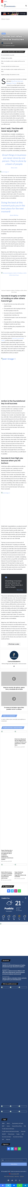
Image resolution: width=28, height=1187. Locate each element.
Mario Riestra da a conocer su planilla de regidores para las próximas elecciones (6, 875)
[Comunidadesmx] (10, 5)
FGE (25, 1126)
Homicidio (23, 1131)
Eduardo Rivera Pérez (17, 1126)
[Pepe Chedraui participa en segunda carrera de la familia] (21, 867)
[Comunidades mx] (14, 13)
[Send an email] (11, 43)
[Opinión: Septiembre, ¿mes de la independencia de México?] (14, 1107)
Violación (8, 1139)
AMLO (3, 1123)
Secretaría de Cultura (18, 1136)
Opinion (22, 1176)
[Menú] (2, 6)
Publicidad (14, 10)
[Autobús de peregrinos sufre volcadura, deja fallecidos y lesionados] (23, 1113)
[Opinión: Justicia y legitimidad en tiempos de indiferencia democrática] (5, 1107)
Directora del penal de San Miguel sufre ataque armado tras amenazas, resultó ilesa (20, 742)
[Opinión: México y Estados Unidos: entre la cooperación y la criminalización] (23, 989)
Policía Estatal (11, 1134)
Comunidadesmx (7, 43)
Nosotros (17, 1176)
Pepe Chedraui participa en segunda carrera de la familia (20, 874)
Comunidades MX (14, 1174)
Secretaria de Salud (6, 1136)
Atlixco (8, 1123)
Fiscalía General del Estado (8, 1128)
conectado (14, 719)
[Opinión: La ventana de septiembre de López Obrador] (23, 1107)
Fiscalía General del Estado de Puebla (10, 1131)
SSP (3, 1139)
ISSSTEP (4, 1134)
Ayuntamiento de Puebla (17, 1123)
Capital (7, 19)
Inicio (3, 19)
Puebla (18, 1134)
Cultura (8, 1126)
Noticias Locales (14, 644)
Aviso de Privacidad (9, 1176)
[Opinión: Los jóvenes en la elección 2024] (5, 1113)
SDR (23, 1134)
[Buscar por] (26, 6)
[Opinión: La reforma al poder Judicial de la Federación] (14, 1113)
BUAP (3, 1126)
